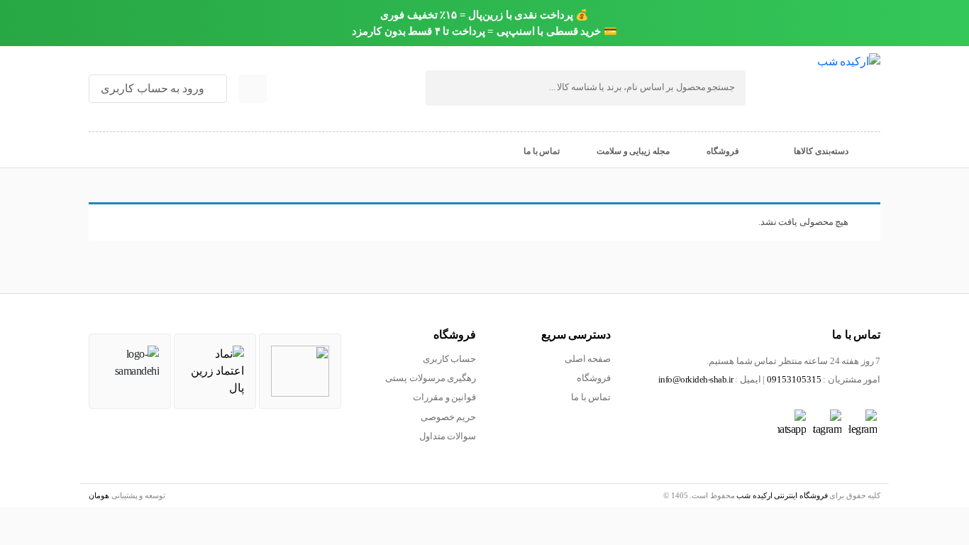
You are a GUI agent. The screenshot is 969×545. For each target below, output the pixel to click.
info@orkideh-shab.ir (695, 380)
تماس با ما (591, 397)
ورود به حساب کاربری (153, 88)
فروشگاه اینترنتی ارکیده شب (782, 495)
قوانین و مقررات (444, 397)
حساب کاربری (450, 359)
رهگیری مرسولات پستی (430, 378)
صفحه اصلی (588, 359)
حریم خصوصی (449, 417)
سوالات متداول (448, 436)
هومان (99, 495)
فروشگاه (594, 378)
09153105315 (794, 380)
